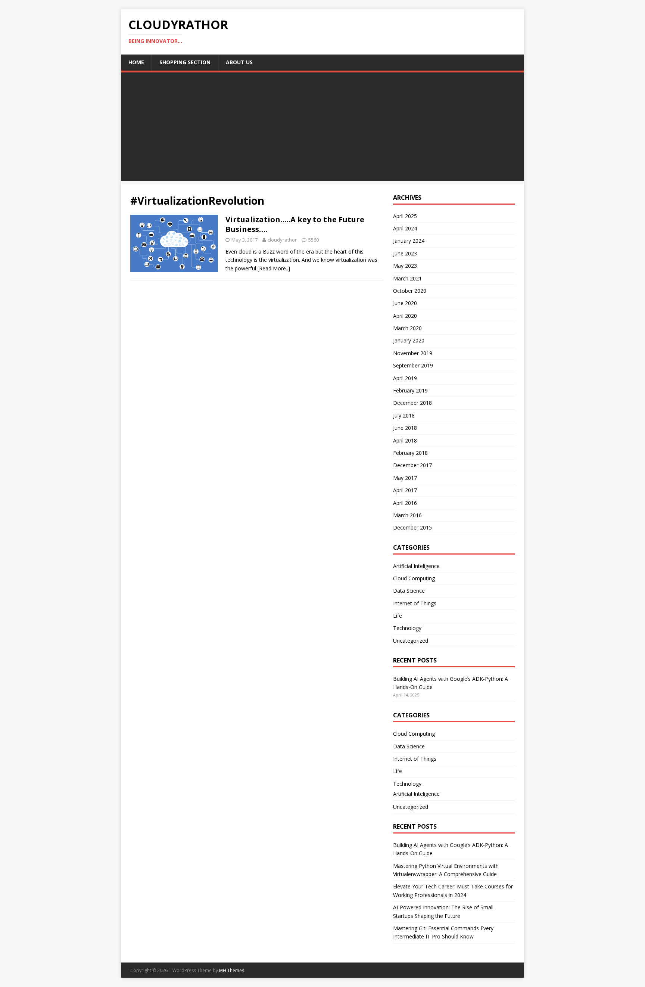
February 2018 (410, 452)
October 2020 (409, 290)
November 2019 (412, 353)
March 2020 (407, 328)
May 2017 (405, 477)
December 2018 (412, 402)
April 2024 (405, 228)
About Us (239, 62)
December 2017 (412, 465)
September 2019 (413, 365)
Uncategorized (410, 640)
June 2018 (405, 427)
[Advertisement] (322, 128)
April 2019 (405, 378)
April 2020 (405, 315)
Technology (407, 627)
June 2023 (405, 253)
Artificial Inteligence (416, 565)
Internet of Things (414, 603)
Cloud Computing (414, 578)
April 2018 (405, 440)
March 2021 (407, 278)
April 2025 (405, 216)
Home (136, 62)
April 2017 (405, 490)
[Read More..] (274, 268)
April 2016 (405, 502)
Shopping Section (185, 62)
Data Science (409, 590)
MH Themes (231, 970)
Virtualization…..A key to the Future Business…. (294, 224)
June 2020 (405, 303)
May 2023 (405, 265)
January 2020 (408, 340)
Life (397, 615)
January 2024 (408, 240)
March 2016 (407, 515)
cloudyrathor (282, 239)
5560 (313, 239)
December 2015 (412, 527)
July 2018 (404, 415)
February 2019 (410, 390)
